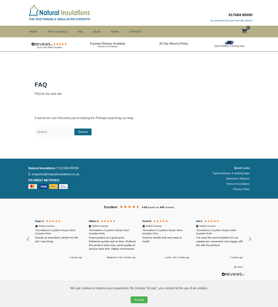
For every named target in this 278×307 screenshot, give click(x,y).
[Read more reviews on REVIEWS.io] (233, 276)
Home (33, 31)
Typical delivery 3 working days (231, 173)
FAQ (80, 31)
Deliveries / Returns (238, 178)
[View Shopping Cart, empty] (246, 31)
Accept (139, 299)
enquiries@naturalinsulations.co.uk (55, 174)
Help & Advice (57, 31)
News (115, 31)
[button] (28, 239)
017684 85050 (240, 15)
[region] (139, 239)
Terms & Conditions (238, 183)
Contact (135, 31)
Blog (97, 31)
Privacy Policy (241, 189)
